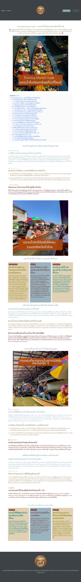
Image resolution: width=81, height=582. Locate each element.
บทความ (9, 11)
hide (18, 95)
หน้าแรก (3, 11)
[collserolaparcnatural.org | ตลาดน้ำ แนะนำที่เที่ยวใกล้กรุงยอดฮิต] (40, 10)
